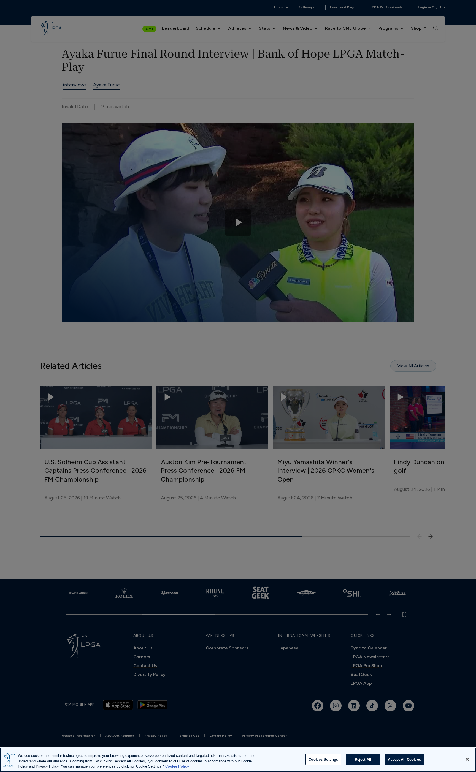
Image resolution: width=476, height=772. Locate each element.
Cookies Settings (323, 759)
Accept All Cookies (404, 759)
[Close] (467, 759)
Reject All (363, 759)
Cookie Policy (177, 766)
